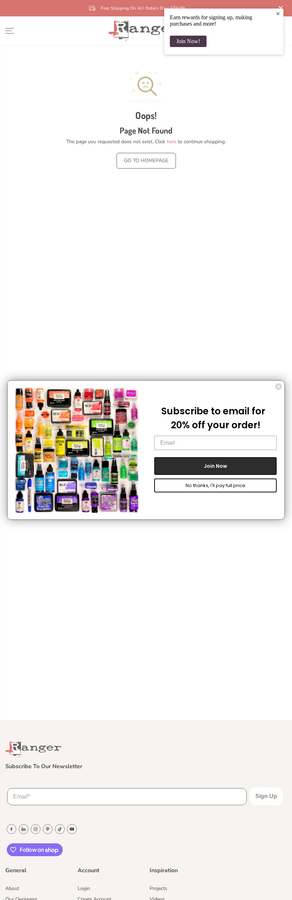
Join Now (215, 466)
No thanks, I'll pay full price (215, 485)
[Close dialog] (278, 386)
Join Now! (188, 41)
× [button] (278, 13)
